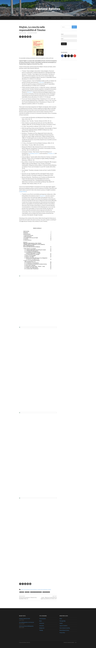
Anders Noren (71, 642)
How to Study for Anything (65, 627)
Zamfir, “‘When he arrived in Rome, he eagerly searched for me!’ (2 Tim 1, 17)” (49, 597)
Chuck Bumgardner (32, 32)
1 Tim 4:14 (41, 82)
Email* (62, 38)
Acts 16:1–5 (30, 92)
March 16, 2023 (22, 32)
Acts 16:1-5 (42, 195)
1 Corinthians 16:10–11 (34, 153)
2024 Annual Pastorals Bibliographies (26, 626)
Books (22, 589)
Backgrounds (41, 627)
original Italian (22, 191)
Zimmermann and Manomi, (28, 597)
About (61, 618)
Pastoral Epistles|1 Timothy (35, 589)
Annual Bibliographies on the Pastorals (26, 622)
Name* (62, 34)
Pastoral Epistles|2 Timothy (46, 589)
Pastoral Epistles (27, 589)
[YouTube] (74, 56)
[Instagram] (65, 56)
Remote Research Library (64, 630)
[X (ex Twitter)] (68, 56)
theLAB (61, 623)
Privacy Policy (62, 632)
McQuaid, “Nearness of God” (24, 618)
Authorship (41, 625)
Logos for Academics (63, 625)
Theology (41, 630)
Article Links (41, 623)
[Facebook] (62, 56)
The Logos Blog (62, 620)
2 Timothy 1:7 (51, 153)
